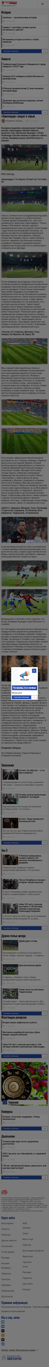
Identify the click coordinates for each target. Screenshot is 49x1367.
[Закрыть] (34, 670)
